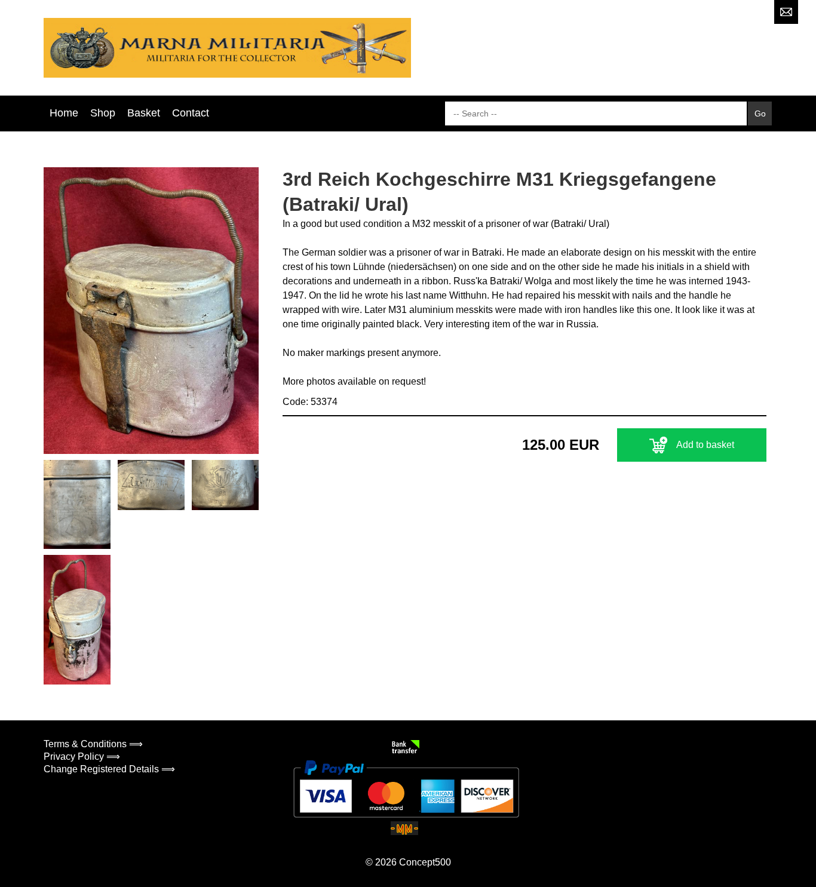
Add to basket (705, 445)
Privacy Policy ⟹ (82, 756)
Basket (143, 113)
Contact (190, 113)
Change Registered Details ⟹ (109, 769)
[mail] (786, 12)
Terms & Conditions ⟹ (93, 744)
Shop (102, 113)
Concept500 (425, 862)
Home (64, 113)
